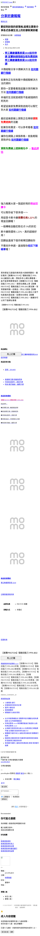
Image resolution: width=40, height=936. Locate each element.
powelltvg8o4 (5, 762)
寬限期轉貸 (9, 710)
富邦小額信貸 (10, 707)
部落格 (7, 42)
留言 (22, 773)
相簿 (6, 39)
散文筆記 (17, 779)
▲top (3, 783)
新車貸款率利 (6, 841)
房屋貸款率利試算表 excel (9, 663)
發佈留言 (4, 799)
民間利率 (4, 640)
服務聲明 (22, 907)
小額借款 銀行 (10, 703)
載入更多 (4, 786)
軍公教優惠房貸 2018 (8, 583)
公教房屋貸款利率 (7, 594)
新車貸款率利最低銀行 (9, 848)
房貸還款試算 (5, 699)
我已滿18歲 (5, 932)
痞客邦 (17, 773)
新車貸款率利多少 (7, 844)
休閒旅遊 (17, 35)
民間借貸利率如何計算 (13, 705)
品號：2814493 (10, 370)
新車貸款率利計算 (7, 846)
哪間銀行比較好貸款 (12, 712)
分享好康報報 (11, 16)
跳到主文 (4, 21)
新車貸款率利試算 (7, 851)
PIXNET (9, 905)
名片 (6, 44)
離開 (11, 932)
